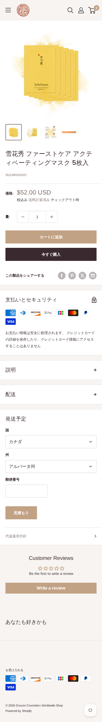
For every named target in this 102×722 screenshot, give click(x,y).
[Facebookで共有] (62, 275)
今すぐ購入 (51, 254)
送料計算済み (39, 200)
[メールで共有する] (93, 275)
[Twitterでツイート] (82, 275)
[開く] (70, 10)
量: (7, 217)
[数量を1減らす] (23, 217)
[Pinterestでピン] (72, 275)
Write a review (51, 588)
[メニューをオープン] (8, 10)
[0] (92, 10)
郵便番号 (12, 479)
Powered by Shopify (18, 710)
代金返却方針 (16, 536)
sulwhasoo (15, 175)
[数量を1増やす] (51, 217)
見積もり (21, 513)
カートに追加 (51, 237)
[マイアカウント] (81, 10)
